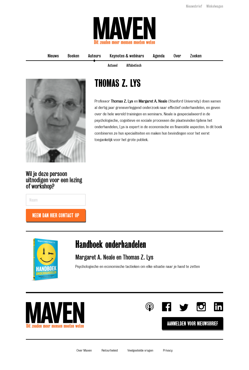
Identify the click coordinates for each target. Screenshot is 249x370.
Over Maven (84, 350)
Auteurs (94, 55)
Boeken (73, 55)
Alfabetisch (133, 65)
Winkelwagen (214, 6)
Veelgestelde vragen (140, 350)
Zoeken (196, 55)
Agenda (159, 55)
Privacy (168, 350)
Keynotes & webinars (127, 55)
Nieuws (53, 55)
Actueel (112, 65)
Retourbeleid (110, 350)
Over (177, 55)
